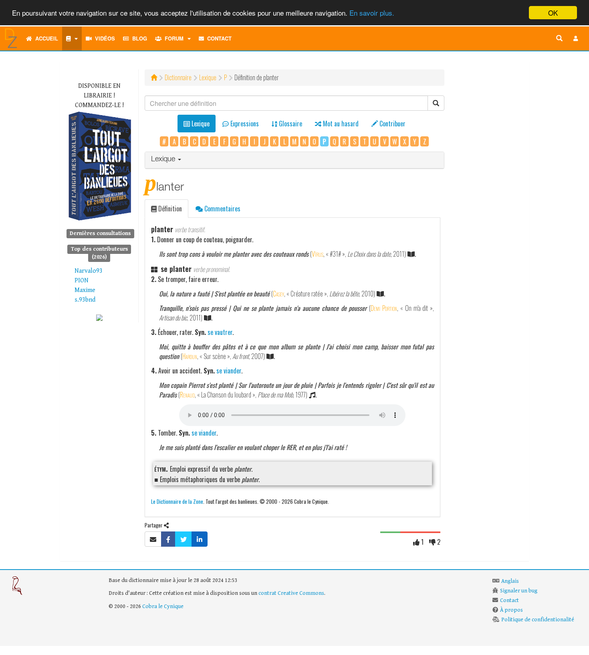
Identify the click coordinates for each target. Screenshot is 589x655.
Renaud (187, 394)
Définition (169, 208)
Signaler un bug (518, 591)
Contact (218, 38)
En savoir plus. (371, 13)
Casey (278, 293)
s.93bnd (85, 300)
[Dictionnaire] (72, 38)
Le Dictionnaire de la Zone (177, 501)
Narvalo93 (89, 271)
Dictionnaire (178, 77)
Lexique (207, 77)
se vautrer (220, 332)
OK (553, 13)
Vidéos (103, 38)
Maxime (85, 290)
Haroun (189, 356)
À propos (511, 610)
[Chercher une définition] (559, 38)
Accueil (45, 38)
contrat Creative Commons (291, 593)
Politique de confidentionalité (537, 619)
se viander (228, 370)
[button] (576, 38)
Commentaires (221, 208)
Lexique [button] (164, 159)
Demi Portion (384, 308)
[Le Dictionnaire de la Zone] (99, 317)
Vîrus (317, 254)
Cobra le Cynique (163, 606)
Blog (138, 38)
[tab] (294, 160)
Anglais (510, 581)
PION (82, 280)
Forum (172, 38)
